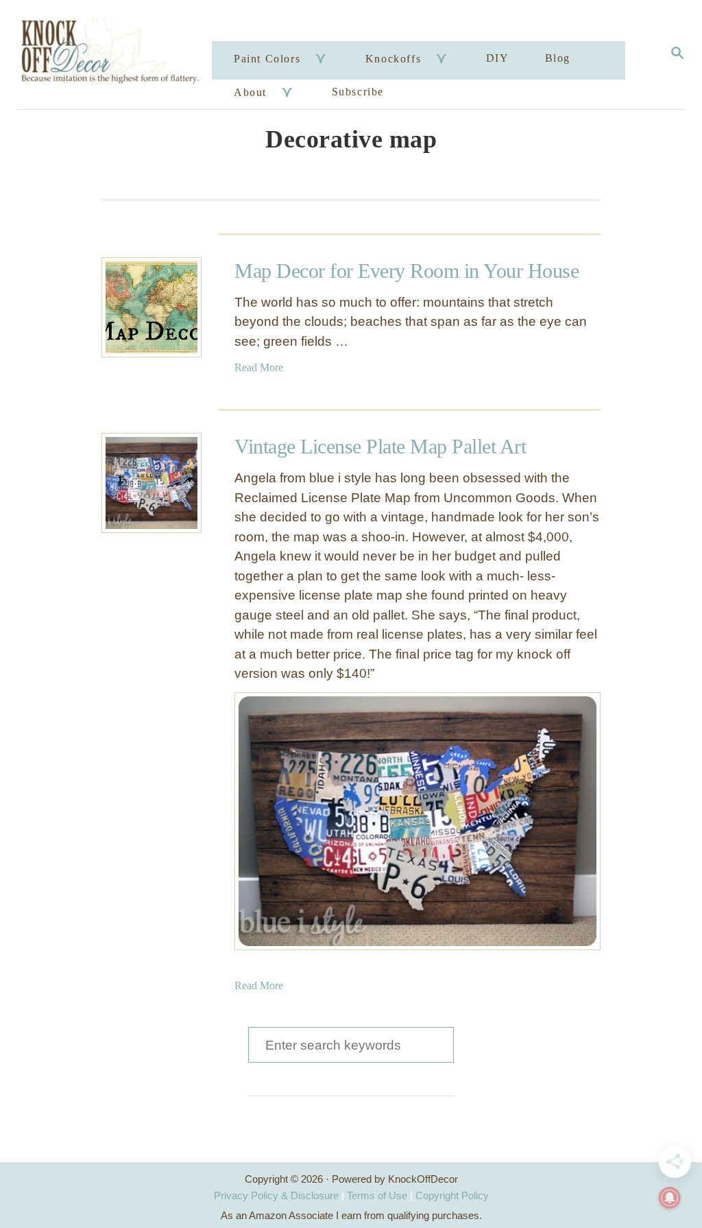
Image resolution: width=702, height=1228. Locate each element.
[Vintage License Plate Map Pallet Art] (151, 483)
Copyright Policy (452, 1195)
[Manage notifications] (670, 1198)
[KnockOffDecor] (116, 54)
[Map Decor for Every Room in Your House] (151, 307)
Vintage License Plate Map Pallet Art (380, 446)
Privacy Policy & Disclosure (276, 1195)
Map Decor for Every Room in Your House (406, 270)
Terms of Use (377, 1195)
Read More (258, 367)
